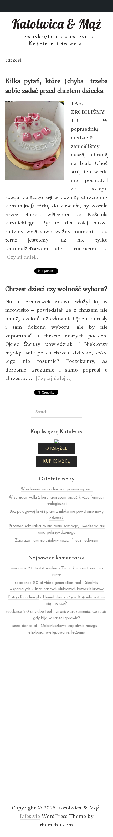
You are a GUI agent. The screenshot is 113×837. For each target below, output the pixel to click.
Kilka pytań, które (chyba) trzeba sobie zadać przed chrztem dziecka (56, 85)
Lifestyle (30, 816)
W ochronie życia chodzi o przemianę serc (57, 489)
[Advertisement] (56, 719)
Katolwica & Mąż (56, 23)
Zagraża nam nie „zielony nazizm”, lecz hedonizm (56, 541)
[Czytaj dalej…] (23, 257)
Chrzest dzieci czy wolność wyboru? (56, 289)
